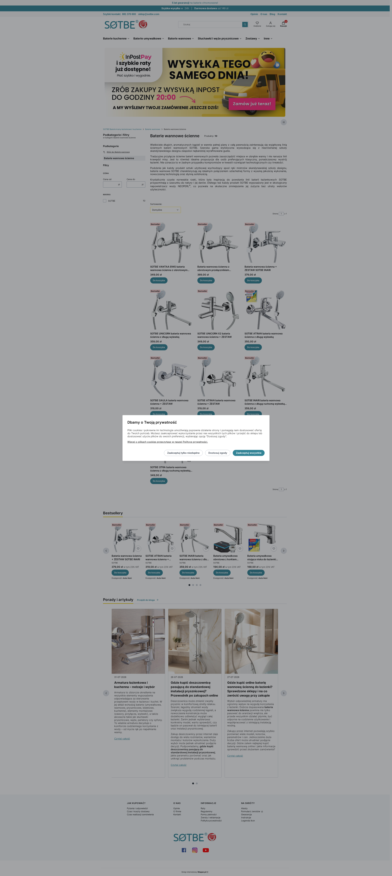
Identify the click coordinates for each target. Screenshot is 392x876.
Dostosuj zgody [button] (217, 453)
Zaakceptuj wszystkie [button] (248, 453)
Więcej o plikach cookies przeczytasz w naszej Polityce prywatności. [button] (167, 442)
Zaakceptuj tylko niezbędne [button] (183, 453)
